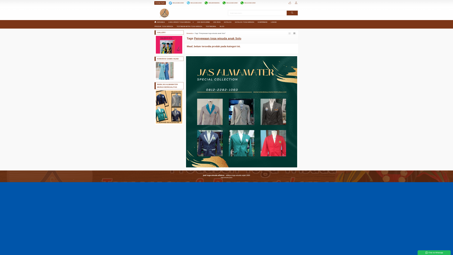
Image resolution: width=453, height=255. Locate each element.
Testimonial (211, 26)
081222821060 (178, 3)
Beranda (161, 22)
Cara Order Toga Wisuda (179, 22)
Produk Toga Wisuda (164, 26)
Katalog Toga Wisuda (244, 22)
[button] (292, 13)
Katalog (227, 22)
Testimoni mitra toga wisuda (189, 26)
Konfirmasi (262, 22)
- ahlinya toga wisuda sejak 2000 (226, 175)
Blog (222, 26)
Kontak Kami (160, 3)
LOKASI (274, 22)
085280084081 (214, 3)
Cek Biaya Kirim (203, 22)
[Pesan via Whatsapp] (290, 3)
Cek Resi (216, 22)
